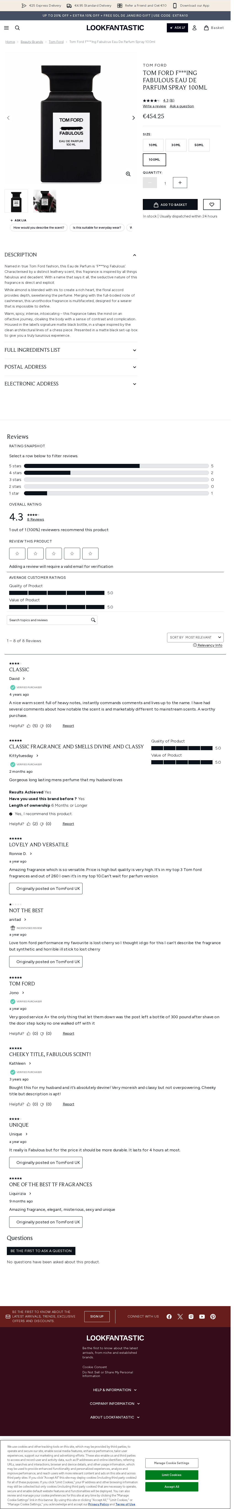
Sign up (97, 1316)
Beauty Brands (32, 42)
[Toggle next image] (133, 117)
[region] (115, 1474)
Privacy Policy (98, 1504)
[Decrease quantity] (150, 182)
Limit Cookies (171, 1475)
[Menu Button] (6, 27)
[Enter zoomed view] (128, 173)
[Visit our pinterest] (212, 1316)
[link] (194, 27)
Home (10, 42)
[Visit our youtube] (202, 1316)
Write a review (154, 106)
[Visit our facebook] (169, 1316)
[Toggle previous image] (8, 117)
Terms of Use (125, 1504)
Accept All (172, 1486)
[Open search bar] (17, 27)
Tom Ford (56, 42)
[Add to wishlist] (212, 204)
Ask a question (182, 106)
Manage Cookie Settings (171, 1463)
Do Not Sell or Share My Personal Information (107, 1374)
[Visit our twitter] (180, 1316)
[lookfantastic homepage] (115, 27)
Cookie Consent (94, 1367)
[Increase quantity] (180, 182)
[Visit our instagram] (191, 1316)
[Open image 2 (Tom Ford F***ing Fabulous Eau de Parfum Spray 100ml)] (44, 201)
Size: (147, 134)
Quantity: (152, 173)
